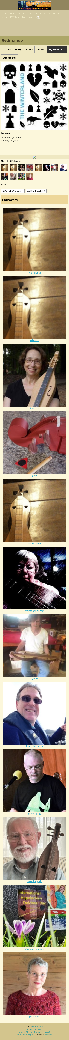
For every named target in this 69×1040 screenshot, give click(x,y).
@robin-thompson (34, 948)
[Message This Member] (34, 157)
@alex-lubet (35, 272)
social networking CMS (25, 1034)
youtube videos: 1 (13, 190)
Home (4, 13)
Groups (47, 13)
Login (31, 17)
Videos (30, 13)
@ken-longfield (34, 881)
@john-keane (34, 813)
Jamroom (48, 1034)
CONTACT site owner (34, 1029)
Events (4, 17)
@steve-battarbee (34, 746)
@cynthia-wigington (34, 610)
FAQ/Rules (14, 17)
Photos (21, 13)
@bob (34, 678)
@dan (35, 475)
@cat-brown (34, 543)
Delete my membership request (34, 1031)
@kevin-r (34, 340)
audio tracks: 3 (36, 190)
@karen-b (34, 408)
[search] (38, 17)
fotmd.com (37, 1026)
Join (23, 17)
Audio (38, 13)
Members (56, 13)
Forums (13, 13)
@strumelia (34, 1016)
